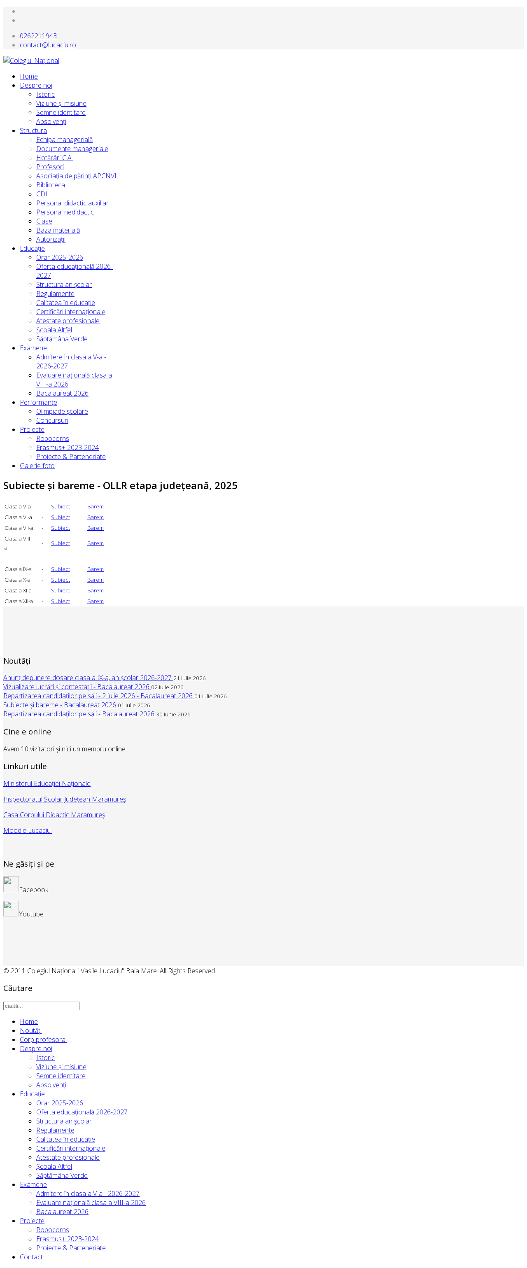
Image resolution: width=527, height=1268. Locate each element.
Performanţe (38, 402)
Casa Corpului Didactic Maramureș (54, 814)
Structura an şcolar (64, 284)
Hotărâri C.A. (54, 157)
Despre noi (36, 85)
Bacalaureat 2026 (62, 393)
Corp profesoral (43, 1039)
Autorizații (50, 239)
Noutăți (31, 1030)
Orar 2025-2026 (59, 257)
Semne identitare (61, 112)
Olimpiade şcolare (62, 411)
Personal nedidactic (65, 212)
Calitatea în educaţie (65, 302)
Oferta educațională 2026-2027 (82, 1111)
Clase (44, 221)
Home (29, 76)
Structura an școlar (64, 1121)
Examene (33, 347)
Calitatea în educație (65, 1139)
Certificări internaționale (70, 1148)
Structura (33, 130)
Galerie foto (37, 465)
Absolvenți (51, 1084)
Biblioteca (50, 184)
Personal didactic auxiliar (72, 202)
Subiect (60, 506)
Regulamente (55, 293)
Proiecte (32, 429)
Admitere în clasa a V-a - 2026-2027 (88, 1193)
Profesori (50, 166)
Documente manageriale (72, 148)
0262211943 (38, 35)
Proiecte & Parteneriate (71, 456)
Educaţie (32, 248)
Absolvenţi (51, 121)
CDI (41, 193)
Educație (32, 1093)
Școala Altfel (54, 329)
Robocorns (52, 438)
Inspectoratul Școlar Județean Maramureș (64, 799)
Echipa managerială (64, 139)
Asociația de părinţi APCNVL (77, 175)
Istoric (45, 94)
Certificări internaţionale (70, 311)
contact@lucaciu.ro (48, 44)
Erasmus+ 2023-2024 (67, 447)
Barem (95, 506)
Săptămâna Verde (62, 338)
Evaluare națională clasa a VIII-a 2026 (91, 1202)
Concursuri (52, 420)
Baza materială (58, 230)
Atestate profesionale (68, 320)
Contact (31, 1256)
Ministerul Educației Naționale (47, 783)
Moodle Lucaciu (27, 830)
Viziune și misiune (61, 103)
